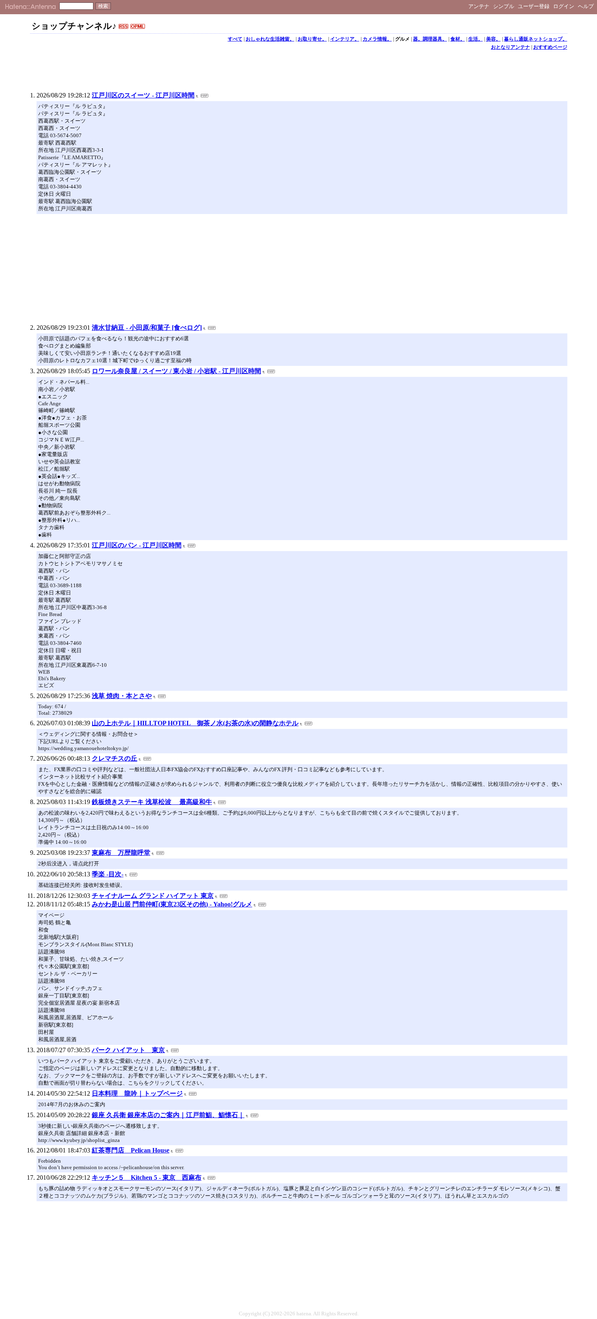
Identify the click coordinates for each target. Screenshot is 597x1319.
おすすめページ (550, 47)
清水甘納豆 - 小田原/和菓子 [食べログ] (147, 327)
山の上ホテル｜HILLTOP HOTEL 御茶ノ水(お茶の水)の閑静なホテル (195, 723)
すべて (235, 39)
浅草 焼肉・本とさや (122, 695)
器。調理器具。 (430, 39)
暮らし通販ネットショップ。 (535, 39)
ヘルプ (586, 6)
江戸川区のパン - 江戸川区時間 (137, 545)
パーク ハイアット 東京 (128, 1050)
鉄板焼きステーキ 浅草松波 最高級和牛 (152, 801)
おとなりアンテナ (510, 47)
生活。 (475, 39)
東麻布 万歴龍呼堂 (121, 852)
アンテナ (478, 6)
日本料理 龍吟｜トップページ (137, 1093)
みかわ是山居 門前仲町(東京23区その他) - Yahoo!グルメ (172, 904)
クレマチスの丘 (114, 758)
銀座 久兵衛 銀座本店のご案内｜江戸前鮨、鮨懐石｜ (168, 1114)
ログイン (563, 6)
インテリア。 (344, 39)
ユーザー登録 (533, 6)
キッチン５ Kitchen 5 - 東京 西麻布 (146, 1177)
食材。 (457, 39)
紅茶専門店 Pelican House (130, 1150)
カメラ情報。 (377, 39)
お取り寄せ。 (312, 39)
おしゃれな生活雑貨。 (270, 39)
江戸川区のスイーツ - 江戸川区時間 (143, 95)
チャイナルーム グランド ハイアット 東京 (153, 895)
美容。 (493, 39)
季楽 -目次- (107, 874)
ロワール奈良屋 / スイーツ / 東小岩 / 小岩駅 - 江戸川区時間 (176, 371)
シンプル (503, 6)
